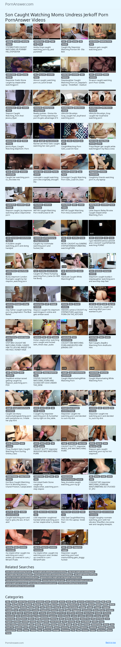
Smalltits (18, 627)
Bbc (103, 602)
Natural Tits (85, 619)
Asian (69, 602)
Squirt (57, 627)
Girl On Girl (61, 613)
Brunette (23, 607)
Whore (109, 630)
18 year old (72, 443)
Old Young (100, 619)
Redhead (46, 624)
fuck (40, 44)
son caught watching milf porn (85, 574)
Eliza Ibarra (38, 205)
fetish (25, 141)
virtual (81, 205)
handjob (15, 238)
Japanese (53, 616)
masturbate (71, 271)
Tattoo (26, 630)
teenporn (107, 271)
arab (104, 304)
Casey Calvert (24, 476)
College (82, 607)
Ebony (95, 610)
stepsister (37, 373)
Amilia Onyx (38, 41)
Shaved (86, 624)
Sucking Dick (10, 630)
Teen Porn (47, 630)
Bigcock (91, 604)
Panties (33, 622)
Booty (16, 607)
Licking (97, 616)
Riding (53, 624)
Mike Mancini (79, 108)
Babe (98, 602)
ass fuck (9, 512)
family (55, 172)
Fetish (20, 613)
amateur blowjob (68, 411)
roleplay (9, 41)
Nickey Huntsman (68, 479)
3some (14, 602)
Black (105, 604)
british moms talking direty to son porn (73, 583)
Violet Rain (66, 75)
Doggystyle (76, 610)
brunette (93, 340)
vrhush (64, 111)
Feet (14, 613)
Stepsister (93, 627)
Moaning (54, 619)
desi (35, 515)
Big (13, 604)
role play (25, 41)
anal (42, 408)
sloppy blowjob (95, 512)
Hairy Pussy (89, 613)
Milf (37, 619)
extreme (93, 77)
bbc (35, 75)
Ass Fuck (81, 602)
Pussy (101, 622)
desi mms (43, 512)
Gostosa (79, 613)
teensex (92, 274)
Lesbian (81, 616)
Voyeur (92, 630)
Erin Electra (94, 41)
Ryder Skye (38, 172)
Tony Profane (22, 271)
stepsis (9, 44)
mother (23, 512)
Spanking (49, 627)
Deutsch (54, 610)
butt (91, 44)
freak (103, 476)
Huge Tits (34, 616)
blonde (64, 44)
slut (69, 238)
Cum (15, 610)
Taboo (19, 630)
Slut (112, 624)
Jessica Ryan (11, 108)
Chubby (49, 607)
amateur (24, 172)
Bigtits (98, 604)
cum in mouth (108, 512)
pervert (37, 175)
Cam (42, 607)
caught (42, 141)
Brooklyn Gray (67, 108)
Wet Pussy (101, 630)
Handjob (98, 613)
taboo (21, 373)
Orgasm (9, 622)
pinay (9, 443)
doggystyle (94, 172)
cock (8, 238)
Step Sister (74, 627)
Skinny (106, 624)
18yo (7, 602)
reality (64, 208)
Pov (78, 622)
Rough (69, 624)
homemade (11, 175)
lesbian (9, 479)
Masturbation (21, 619)
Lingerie (105, 616)
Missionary (45, 619)
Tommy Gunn (48, 108)
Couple (89, 607)
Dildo (61, 610)
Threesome (66, 630)
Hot (18, 616)
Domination (87, 610)
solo (63, 241)
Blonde (111, 604)
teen (52, 41)
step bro (45, 547)
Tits (73, 630)
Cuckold (9, 610)
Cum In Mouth (25, 610)
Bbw (108, 602)
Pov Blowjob (86, 622)
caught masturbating (76, 373)
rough (64, 443)
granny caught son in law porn (17, 583)
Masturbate (10, 619)
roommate (38, 238)
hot (44, 337)
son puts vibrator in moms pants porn (43, 583)
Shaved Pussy (96, 624)
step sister (82, 443)
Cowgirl (97, 607)
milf (18, 108)
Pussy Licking (11, 624)
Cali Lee (92, 304)
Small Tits (9, 627)
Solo (25, 627)
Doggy (67, 610)
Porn (64, 622)
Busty (31, 607)
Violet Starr (66, 512)
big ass (99, 443)
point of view (52, 271)
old (63, 271)
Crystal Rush (11, 205)
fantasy (9, 144)
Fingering (28, 613)
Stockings (102, 627)
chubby (75, 238)
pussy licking (11, 337)
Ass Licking (90, 602)
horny (36, 77)
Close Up (57, 607)
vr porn (17, 41)
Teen (39, 630)
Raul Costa (93, 141)
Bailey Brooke (94, 205)
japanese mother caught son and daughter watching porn (60, 577)
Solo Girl (32, 627)
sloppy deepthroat (50, 373)
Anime (62, 602)
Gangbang (51, 613)
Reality (37, 624)
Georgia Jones (67, 476)
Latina (74, 616)
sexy (63, 238)
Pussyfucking (23, 624)
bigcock (9, 241)
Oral (107, 619)
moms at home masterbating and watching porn (23, 580)
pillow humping (49, 238)
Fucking (42, 613)
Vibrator (85, 630)
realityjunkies (39, 111)
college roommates (41, 241)
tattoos (9, 340)
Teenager (56, 630)
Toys (78, 630)
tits (35, 44)
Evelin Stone (11, 75)
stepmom (10, 375)
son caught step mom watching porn (19, 574)
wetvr (74, 205)
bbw (105, 443)
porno (36, 408)
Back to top (111, 642)
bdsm (106, 75)
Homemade (10, 616)
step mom (52, 512)
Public (95, 622)
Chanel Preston (12, 476)
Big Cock (54, 604)
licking (106, 408)
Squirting (64, 627)
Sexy (80, 624)
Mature (31, 619)
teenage (9, 307)
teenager (73, 172)
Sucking (111, 627)
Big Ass (19, 604)
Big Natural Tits (73, 604)
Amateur (31, 602)
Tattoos (33, 630)
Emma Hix (38, 108)
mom (16, 512)
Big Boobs (28, 604)
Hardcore (107, 613)
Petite (46, 622)
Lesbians (89, 616)
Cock (64, 607)
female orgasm (23, 337)
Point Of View (55, 622)
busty (82, 238)
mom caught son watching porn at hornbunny (50, 572)
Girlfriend (71, 613)
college (25, 304)
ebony (92, 443)
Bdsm (8, 604)
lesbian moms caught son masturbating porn (22, 577)
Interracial (44, 616)
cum (63, 41)
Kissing (66, 616)
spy (80, 172)
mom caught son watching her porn (18, 572)
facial (76, 141)
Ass (74, 602)
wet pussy (104, 373)
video (70, 141)
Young (8, 633)
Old (92, 619)
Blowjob (9, 607)
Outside (25, 622)
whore (9, 111)
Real (31, 624)
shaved (77, 304)
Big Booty (37, 604)
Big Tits (83, 604)
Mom (61, 619)
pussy (75, 41)
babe (82, 512)
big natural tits (52, 141)
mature (25, 108)
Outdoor (17, 622)
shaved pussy (94, 375)
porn (47, 41)
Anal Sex (54, 602)
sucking (92, 411)
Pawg (40, 622)
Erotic (102, 610)
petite (99, 144)
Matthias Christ (105, 41)
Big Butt (46, 604)
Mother (68, 619)
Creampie (106, 607)
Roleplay (61, 624)
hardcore (65, 77)
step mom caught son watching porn (81, 572)
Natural (75, 619)
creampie (37, 208)
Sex (75, 624)
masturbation (25, 238)
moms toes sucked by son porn (53, 580)
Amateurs (40, 602)
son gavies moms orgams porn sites (79, 580)
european (98, 238)
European (109, 610)
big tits (14, 373)
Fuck (35, 613)
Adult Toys (22, 602)
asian (22, 443)
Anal (47, 602)
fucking (9, 547)
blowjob (15, 172)
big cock (42, 75)
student (9, 446)
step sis (37, 547)
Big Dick (62, 604)
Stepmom (83, 627)
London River (11, 271)
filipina (15, 443)
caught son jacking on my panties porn (20, 586)
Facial (8, 613)
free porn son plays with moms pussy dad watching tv (53, 574)
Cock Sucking (73, 607)
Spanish (40, 627)
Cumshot (35, 610)
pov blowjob (74, 408)
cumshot (50, 75)
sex (81, 141)
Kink (60, 616)
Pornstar (71, 622)
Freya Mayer (104, 141)
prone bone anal (12, 515)
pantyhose (10, 411)
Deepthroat (45, 610)
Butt (36, 607)
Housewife (25, 616)
